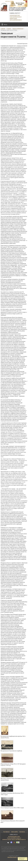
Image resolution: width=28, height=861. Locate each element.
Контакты (22, 831)
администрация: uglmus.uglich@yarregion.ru (14, 839)
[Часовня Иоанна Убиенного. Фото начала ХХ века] (14, 815)
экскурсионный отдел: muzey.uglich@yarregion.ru (14, 837)
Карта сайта (14, 831)
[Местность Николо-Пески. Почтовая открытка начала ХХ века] (14, 772)
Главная (3, 28)
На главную (6, 831)
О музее (9, 28)
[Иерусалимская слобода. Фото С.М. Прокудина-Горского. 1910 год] (14, 758)
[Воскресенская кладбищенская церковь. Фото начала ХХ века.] (14, 730)
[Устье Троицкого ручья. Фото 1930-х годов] (12, 801)
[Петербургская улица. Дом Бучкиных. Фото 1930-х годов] (14, 787)
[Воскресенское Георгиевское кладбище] (11, 744)
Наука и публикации (18, 28)
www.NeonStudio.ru (12, 857)
